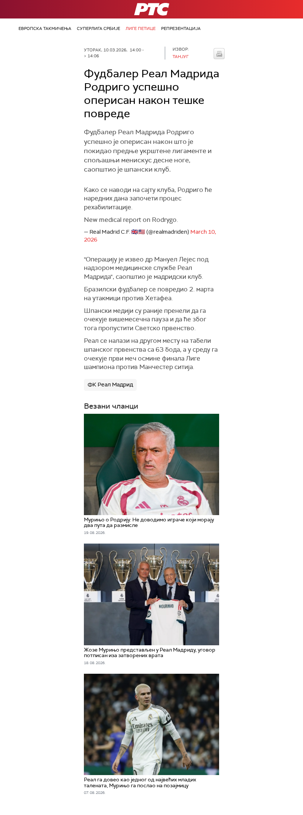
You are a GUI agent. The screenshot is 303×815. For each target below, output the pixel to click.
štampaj (219, 53)
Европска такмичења (44, 28)
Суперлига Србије (98, 28)
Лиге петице (141, 28)
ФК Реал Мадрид (110, 384)
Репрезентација (181, 28)
